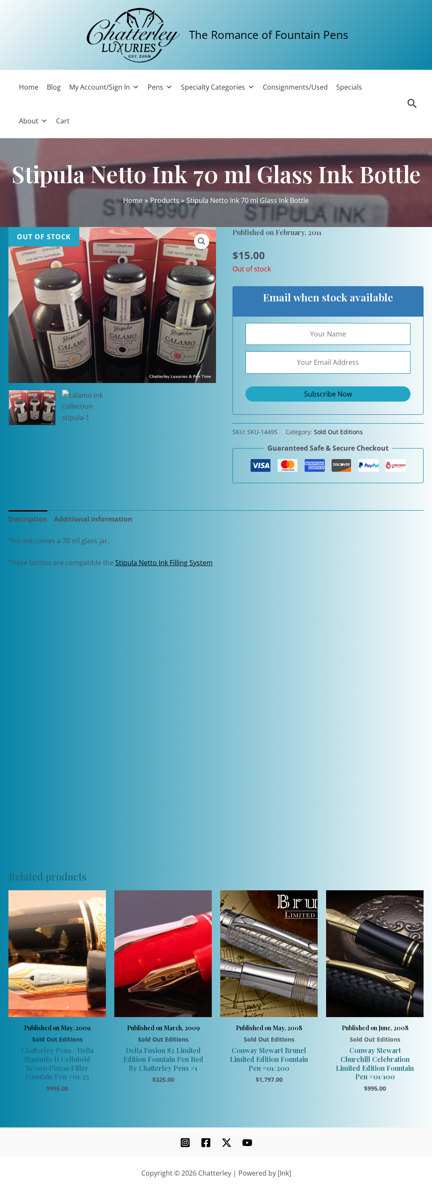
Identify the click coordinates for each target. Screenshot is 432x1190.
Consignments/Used (295, 87)
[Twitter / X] (226, 1143)
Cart (63, 121)
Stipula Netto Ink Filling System (164, 562)
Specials (349, 87)
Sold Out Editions (338, 432)
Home (28, 87)
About (28, 121)
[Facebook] (206, 1143)
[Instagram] (185, 1143)
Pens (155, 87)
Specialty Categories (213, 87)
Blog (54, 87)
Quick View (57, 1007)
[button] (201, 241)
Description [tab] (27, 519)
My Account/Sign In (99, 87)
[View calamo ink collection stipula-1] (85, 423)
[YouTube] (247, 1143)
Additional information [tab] (93, 519)
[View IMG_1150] (32, 407)
